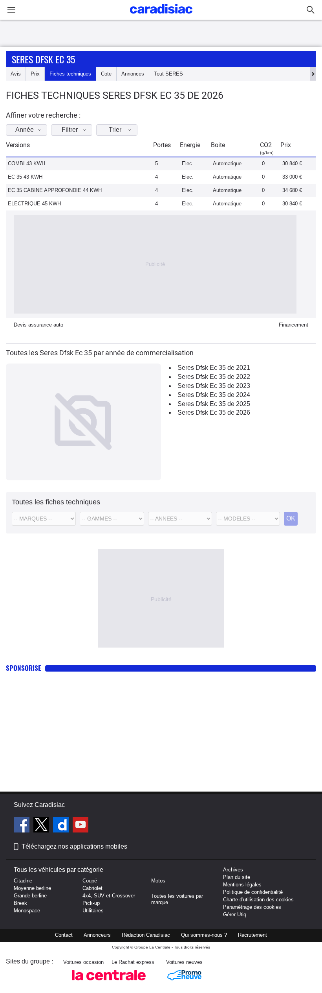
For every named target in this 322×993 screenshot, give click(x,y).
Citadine (23, 881)
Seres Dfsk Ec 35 (43, 59)
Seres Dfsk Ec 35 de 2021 (213, 367)
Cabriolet (92, 888)
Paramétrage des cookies (252, 907)
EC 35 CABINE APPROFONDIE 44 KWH (55, 190)
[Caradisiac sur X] (42, 826)
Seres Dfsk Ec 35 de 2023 (213, 385)
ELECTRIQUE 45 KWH (34, 204)
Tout (168, 74)
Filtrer (70, 129)
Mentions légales (242, 885)
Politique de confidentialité (253, 892)
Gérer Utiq (234, 914)
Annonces (132, 74)
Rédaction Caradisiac (146, 935)
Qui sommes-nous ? (204, 935)
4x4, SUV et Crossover (108, 896)
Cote (106, 74)
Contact (64, 935)
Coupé (89, 881)
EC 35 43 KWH (25, 177)
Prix (35, 74)
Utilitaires (93, 911)
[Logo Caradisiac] (161, 16)
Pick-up (91, 903)
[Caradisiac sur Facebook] (22, 826)
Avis (16, 74)
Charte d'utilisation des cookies (258, 900)
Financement (293, 325)
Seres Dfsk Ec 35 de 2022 (213, 376)
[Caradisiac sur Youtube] (80, 826)
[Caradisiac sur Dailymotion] (62, 826)
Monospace (27, 911)
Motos (158, 881)
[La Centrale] (109, 983)
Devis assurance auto (38, 325)
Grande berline (30, 896)
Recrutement (252, 935)
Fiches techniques (70, 74)
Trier (115, 129)
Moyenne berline (32, 888)
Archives (233, 870)
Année (24, 129)
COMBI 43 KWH (26, 163)
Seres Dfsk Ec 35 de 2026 (213, 412)
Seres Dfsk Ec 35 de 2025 (213, 404)
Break (20, 903)
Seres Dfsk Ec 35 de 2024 (213, 394)
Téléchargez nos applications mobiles (74, 846)
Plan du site (236, 877)
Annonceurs (97, 935)
